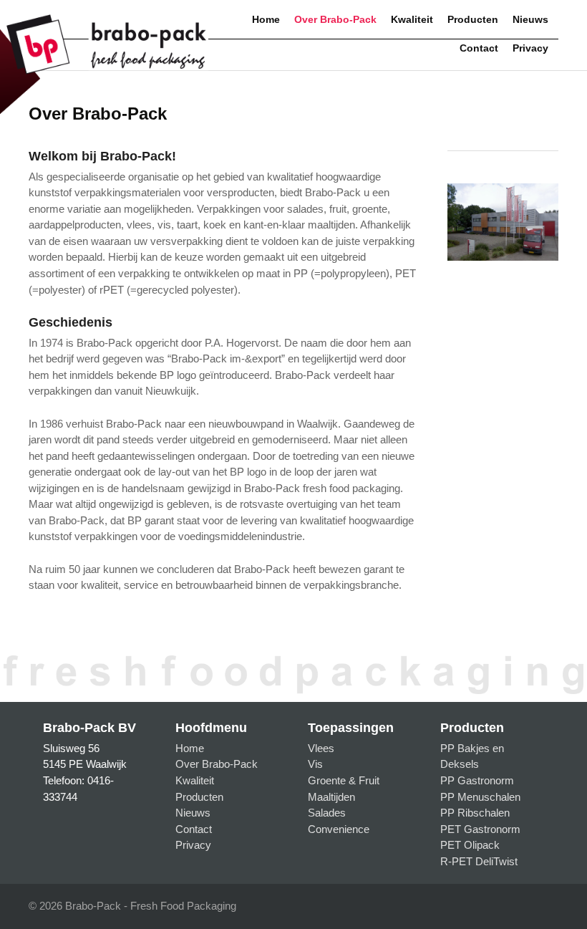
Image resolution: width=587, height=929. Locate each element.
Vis (315, 764)
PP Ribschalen (475, 813)
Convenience (338, 829)
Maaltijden (331, 797)
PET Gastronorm (480, 829)
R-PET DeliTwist (479, 861)
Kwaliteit (412, 19)
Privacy (530, 48)
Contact (479, 48)
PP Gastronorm (477, 780)
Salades (327, 813)
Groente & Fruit (343, 780)
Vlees (321, 748)
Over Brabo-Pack (335, 19)
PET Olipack (470, 845)
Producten (472, 19)
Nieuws (530, 19)
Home (266, 19)
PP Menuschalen (480, 797)
